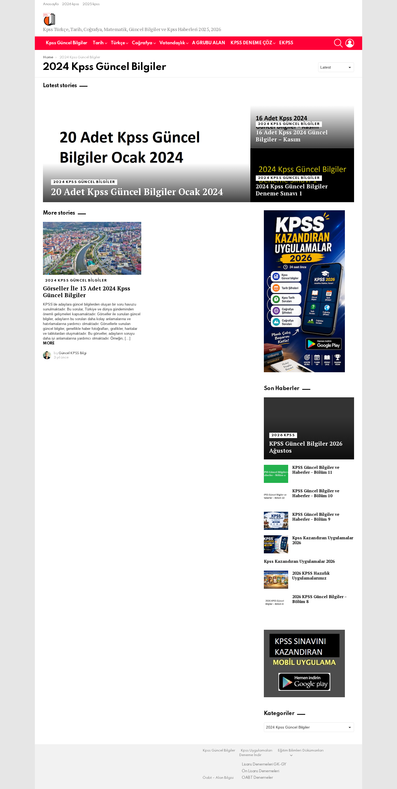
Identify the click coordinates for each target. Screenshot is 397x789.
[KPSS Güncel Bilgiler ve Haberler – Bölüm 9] (276, 521)
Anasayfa (51, 4)
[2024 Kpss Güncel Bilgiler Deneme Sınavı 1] (302, 175)
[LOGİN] (349, 43)
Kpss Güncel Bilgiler (66, 43)
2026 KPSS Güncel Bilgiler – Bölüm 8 (319, 599)
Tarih (98, 43)
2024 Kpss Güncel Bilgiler (84, 182)
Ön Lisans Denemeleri (260, 771)
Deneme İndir (250, 755)
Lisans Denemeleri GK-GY (264, 764)
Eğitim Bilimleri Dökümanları (301, 750)
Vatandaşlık (172, 43)
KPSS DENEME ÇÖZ (251, 43)
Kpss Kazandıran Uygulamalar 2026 (322, 540)
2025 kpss (91, 4)
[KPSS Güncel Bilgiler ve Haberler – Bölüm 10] (276, 497)
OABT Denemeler (257, 778)
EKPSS (286, 43)
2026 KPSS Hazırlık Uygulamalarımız (311, 575)
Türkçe (118, 43)
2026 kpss (70, 4)
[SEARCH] (338, 43)
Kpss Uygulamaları (256, 750)
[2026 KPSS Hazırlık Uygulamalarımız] (276, 580)
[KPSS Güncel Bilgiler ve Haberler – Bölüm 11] (276, 474)
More (48, 343)
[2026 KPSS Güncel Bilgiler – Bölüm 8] (276, 603)
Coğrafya (142, 43)
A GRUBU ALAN (208, 43)
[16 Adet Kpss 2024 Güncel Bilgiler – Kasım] (302, 121)
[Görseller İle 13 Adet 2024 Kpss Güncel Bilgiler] (92, 248)
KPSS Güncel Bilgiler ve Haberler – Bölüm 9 (315, 517)
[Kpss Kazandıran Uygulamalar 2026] (276, 544)
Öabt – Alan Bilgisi (218, 778)
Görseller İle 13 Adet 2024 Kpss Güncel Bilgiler (86, 292)
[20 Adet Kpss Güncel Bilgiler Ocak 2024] (146, 148)
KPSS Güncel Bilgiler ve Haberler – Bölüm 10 (315, 493)
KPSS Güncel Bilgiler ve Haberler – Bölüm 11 (315, 470)
